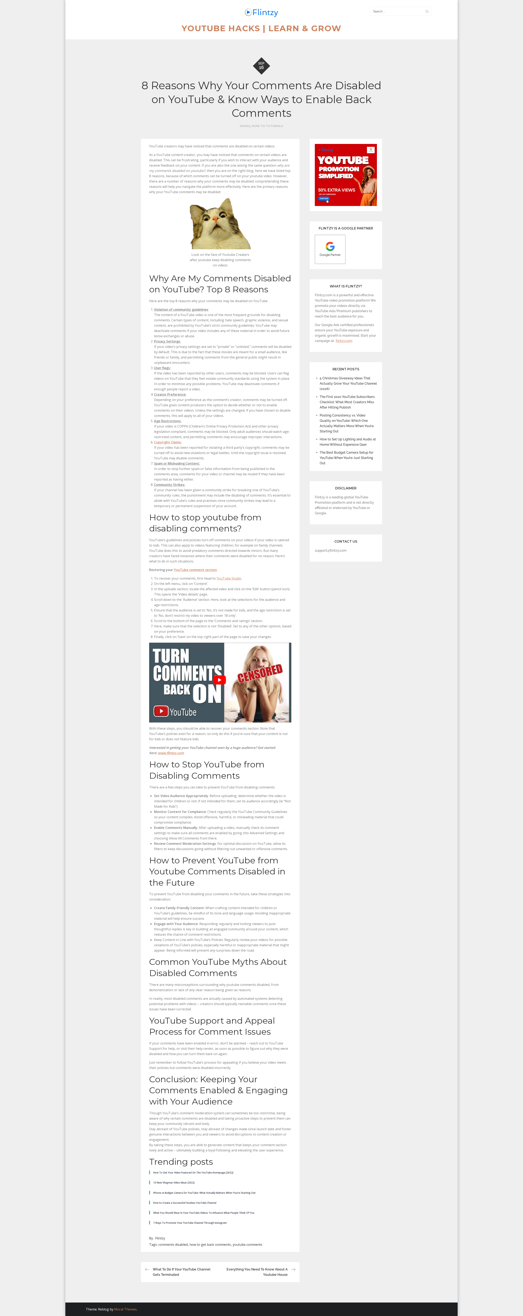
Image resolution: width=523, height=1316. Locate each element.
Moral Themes (125, 1309)
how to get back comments (210, 1244)
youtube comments (247, 1244)
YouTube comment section (195, 570)
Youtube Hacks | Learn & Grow (262, 28)
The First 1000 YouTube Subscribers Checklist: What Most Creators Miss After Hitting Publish (347, 402)
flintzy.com (344, 341)
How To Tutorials (267, 126)
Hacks (245, 126)
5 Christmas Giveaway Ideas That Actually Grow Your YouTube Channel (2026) (348, 383)
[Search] (427, 11)
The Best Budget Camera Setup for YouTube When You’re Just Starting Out (346, 458)
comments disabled (173, 1244)
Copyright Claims (167, 442)
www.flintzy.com (171, 753)
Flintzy (160, 1238)
